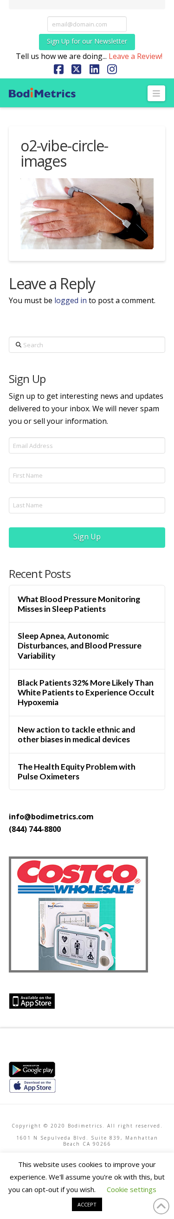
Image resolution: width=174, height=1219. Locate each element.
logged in (70, 300)
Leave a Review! (135, 56)
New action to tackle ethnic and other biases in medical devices (76, 734)
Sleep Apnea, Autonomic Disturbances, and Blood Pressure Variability (80, 645)
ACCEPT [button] (87, 1204)
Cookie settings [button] (131, 1189)
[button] (157, 93)
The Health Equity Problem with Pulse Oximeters (76, 771)
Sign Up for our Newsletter (87, 41)
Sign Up (87, 537)
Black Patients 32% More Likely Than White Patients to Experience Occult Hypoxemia (86, 692)
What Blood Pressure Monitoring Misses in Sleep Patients (79, 604)
